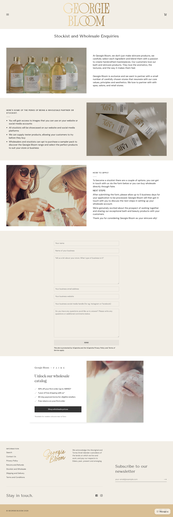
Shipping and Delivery (15, 473)
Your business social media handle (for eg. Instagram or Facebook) (82, 307)
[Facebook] (96, 495)
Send (86, 343)
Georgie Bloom (15, 511)
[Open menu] (10, 14)
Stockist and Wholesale (16, 469)
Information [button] (12, 449)
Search (9, 452)
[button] (54, 448)
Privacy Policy (99, 348)
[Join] (163, 479)
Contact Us (11, 456)
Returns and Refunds (15, 465)
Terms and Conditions (15, 477)
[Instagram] (101, 495)
